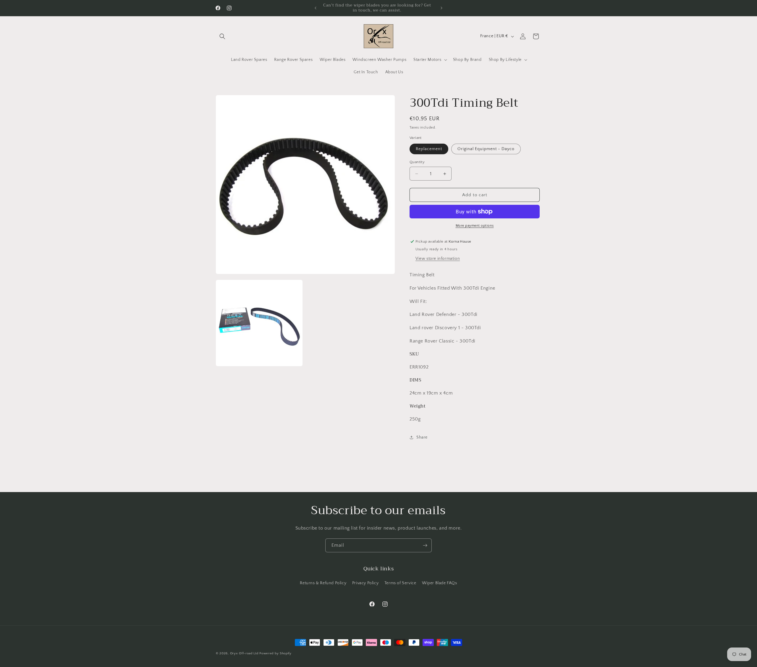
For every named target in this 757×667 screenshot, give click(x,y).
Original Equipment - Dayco (486, 149)
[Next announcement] (441, 8)
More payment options (475, 226)
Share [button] (422, 437)
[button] (222, 36)
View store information (437, 258)
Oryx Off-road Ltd (244, 653)
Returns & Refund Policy (323, 583)
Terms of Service (400, 583)
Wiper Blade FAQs (439, 583)
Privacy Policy (365, 583)
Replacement (429, 149)
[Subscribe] (424, 545)
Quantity (417, 162)
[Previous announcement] (315, 8)
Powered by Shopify (275, 653)
